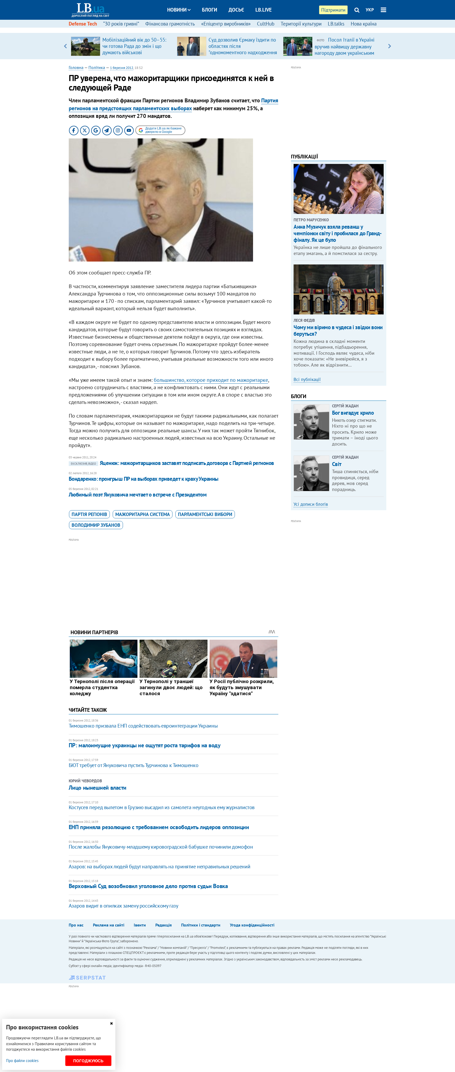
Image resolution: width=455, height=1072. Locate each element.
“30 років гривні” (121, 24)
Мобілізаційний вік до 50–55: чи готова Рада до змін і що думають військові (134, 46)
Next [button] (389, 46)
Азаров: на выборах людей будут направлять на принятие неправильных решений (159, 866)
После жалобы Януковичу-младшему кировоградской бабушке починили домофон (161, 846)
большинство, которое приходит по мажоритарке (211, 380)
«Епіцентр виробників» (226, 24)
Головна (76, 67)
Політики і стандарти (200, 925)
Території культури (301, 24)
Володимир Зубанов (96, 525)
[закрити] (111, 1023)
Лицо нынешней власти (97, 787)
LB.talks (336, 24)
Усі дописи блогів (311, 504)
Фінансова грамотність (170, 24)
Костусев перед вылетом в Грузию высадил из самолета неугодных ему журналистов (162, 807)
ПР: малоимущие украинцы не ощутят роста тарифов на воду (145, 745)
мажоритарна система (142, 514)
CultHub (265, 24)
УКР (370, 10)
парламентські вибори (205, 514)
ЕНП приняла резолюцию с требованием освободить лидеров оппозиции (159, 827)
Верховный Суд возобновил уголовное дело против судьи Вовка (148, 886)
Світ (337, 464)
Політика (96, 67)
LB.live (263, 10)
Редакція (163, 925)
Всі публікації (307, 379)
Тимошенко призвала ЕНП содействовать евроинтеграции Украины (143, 725)
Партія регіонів (89, 514)
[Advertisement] (173, 580)
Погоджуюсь (88, 1061)
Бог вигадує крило (353, 412)
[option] (122, 46)
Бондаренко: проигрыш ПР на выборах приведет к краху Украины (144, 478)
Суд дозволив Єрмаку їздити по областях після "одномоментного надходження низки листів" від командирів (243, 49)
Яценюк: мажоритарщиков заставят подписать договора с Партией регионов (172, 463)
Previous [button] (65, 46)
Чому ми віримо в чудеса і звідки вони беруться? (338, 330)
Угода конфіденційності (252, 925)
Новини (177, 10)
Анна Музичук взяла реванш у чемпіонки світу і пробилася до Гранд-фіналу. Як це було (338, 233)
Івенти (140, 925)
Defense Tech (83, 24)
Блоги (209, 10)
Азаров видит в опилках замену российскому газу (123, 905)
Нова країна (364, 24)
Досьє (236, 10)
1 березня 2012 (121, 68)
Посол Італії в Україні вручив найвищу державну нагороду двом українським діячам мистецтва (344, 49)
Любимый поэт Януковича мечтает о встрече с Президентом (138, 494)
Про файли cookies (22, 1060)
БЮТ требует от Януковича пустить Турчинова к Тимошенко (133, 765)
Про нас (76, 925)
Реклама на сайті (108, 925)
